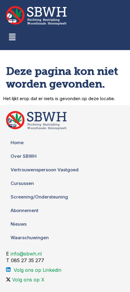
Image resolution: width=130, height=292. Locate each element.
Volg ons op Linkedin (37, 270)
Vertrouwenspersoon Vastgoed (45, 170)
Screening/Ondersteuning (39, 197)
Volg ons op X (28, 280)
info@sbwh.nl (26, 254)
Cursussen (22, 183)
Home (17, 142)
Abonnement (24, 210)
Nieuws (19, 224)
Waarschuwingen (30, 237)
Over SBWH (24, 156)
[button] (12, 37)
